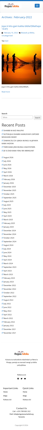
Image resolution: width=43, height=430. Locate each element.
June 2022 (7, 307)
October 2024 (9, 238)
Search (4, 113)
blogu (5, 396)
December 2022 (10, 285)
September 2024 (10, 241)
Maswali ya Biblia (27, 33)
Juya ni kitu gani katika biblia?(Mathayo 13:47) (21, 27)
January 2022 (9, 325)
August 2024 (8, 245)
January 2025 (9, 227)
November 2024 (10, 234)
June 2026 (7, 165)
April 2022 (8, 314)
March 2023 (8, 274)
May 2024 (7, 256)
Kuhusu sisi (7, 400)
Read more (6, 92)
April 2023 (8, 271)
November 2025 (10, 190)
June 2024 (7, 252)
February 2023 (9, 278)
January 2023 (9, 282)
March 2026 (8, 176)
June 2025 (7, 208)
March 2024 (8, 263)
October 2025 (9, 194)
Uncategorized (7, 35)
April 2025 (8, 216)
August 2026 (8, 157)
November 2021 (10, 333)
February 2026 (9, 179)
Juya (6, 41)
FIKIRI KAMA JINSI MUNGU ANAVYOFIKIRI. (19, 147)
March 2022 (8, 318)
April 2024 (8, 260)
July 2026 (7, 161)
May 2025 (7, 212)
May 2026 (7, 168)
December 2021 (10, 329)
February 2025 (9, 223)
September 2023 (10, 267)
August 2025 (8, 201)
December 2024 (10, 230)
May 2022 (7, 311)
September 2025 (10, 198)
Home (5, 392)
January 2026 (9, 183)
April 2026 (8, 172)
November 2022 (10, 289)
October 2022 (9, 293)
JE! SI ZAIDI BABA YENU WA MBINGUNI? (19, 151)
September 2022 (10, 296)
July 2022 (7, 304)
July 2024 (7, 249)
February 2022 (9, 322)
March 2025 (8, 219)
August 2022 (8, 300)
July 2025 (7, 205)
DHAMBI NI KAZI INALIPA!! (14, 130)
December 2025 (10, 187)
